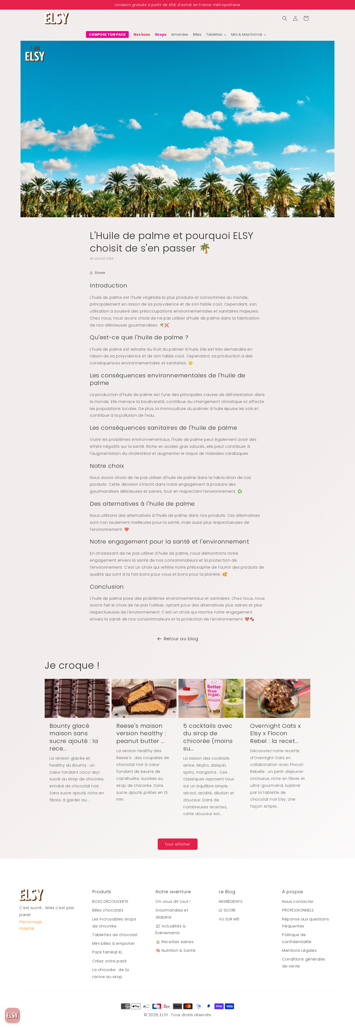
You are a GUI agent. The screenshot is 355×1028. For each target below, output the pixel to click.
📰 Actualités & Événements (171, 929)
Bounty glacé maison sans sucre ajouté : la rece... (74, 737)
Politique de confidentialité (297, 938)
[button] (284, 18)
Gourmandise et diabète (172, 913)
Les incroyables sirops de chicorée (114, 922)
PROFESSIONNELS (298, 910)
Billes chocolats (108, 910)
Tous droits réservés (191, 1015)
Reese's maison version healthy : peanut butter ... (141, 733)
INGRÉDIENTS (231, 901)
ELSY (164, 1015)
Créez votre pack (109, 961)
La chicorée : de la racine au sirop (110, 973)
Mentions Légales (299, 950)
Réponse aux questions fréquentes (305, 922)
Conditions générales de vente (303, 962)
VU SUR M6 (229, 919)
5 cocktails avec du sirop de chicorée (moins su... (208, 737)
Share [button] (100, 272)
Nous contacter (297, 901)
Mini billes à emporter (113, 943)
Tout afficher (177, 844)
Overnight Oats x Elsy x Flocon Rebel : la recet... (275, 733)
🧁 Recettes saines (174, 942)
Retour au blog (181, 639)
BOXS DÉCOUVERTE (110, 901)
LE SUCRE (227, 910)
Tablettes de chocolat (115, 935)
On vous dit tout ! (173, 901)
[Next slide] (349, 4)
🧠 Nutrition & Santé (175, 950)
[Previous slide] (6, 4)
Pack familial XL (107, 952)
